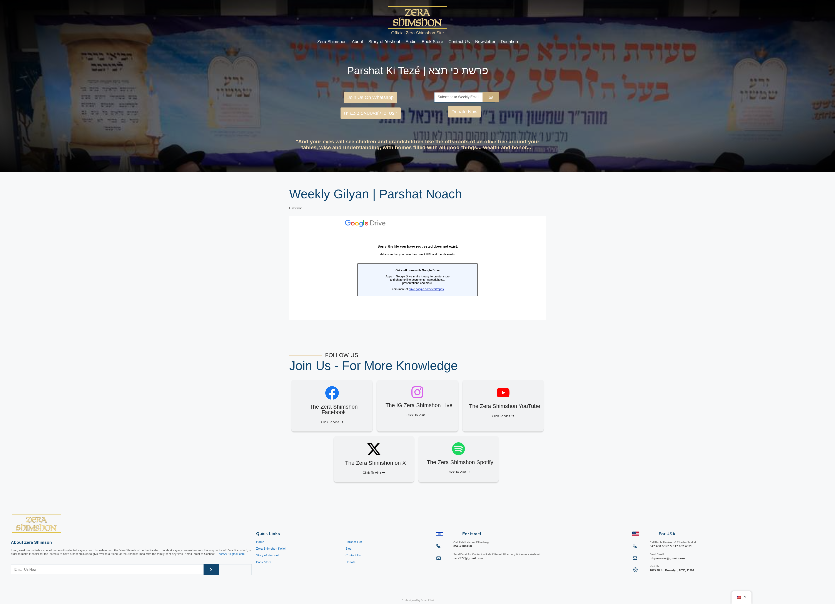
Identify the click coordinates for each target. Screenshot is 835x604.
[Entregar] (211, 569)
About (357, 41)
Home (260, 542)
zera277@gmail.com (232, 553)
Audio (411, 41)
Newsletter (485, 41)
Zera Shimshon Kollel (271, 548)
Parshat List (354, 542)
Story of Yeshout (384, 41)
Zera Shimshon (332, 41)
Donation (509, 41)
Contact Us (459, 41)
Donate (351, 562)
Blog (349, 548)
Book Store (432, 41)
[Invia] (491, 97)
